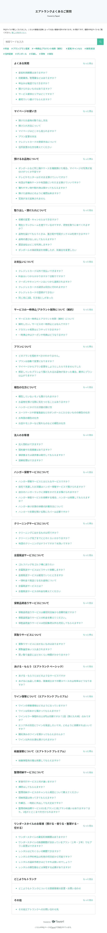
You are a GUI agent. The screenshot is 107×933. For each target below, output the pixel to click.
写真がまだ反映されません (32, 198)
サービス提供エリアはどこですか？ (36, 94)
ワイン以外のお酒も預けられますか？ (37, 739)
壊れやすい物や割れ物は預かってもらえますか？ (43, 187)
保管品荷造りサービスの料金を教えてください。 (43, 617)
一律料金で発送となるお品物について (37, 580)
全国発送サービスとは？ (31, 586)
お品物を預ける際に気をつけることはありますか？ (44, 401)
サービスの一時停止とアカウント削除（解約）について (46, 318)
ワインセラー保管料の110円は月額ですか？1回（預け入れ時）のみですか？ (54, 718)
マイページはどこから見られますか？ (37, 131)
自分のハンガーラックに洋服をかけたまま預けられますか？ (49, 492)
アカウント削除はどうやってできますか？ (40, 329)
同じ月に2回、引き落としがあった (36, 297)
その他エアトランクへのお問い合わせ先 (39, 909)
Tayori (53, 927)
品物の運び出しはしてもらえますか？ (37, 239)
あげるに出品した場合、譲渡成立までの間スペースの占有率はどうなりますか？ (55, 682)
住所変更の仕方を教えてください (35, 147)
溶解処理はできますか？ (31, 460)
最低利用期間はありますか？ (33, 72)
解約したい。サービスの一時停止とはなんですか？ (44, 324)
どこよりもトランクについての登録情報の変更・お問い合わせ (50, 888)
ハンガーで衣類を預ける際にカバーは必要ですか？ (44, 511)
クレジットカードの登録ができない (36, 292)
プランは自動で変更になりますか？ (36, 361)
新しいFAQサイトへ (19, 32)
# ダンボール (21, 53)
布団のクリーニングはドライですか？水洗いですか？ (45, 543)
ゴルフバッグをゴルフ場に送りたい (36, 564)
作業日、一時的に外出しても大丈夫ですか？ (41, 803)
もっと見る (88, 63)
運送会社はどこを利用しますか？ (35, 244)
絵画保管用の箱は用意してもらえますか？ (40, 760)
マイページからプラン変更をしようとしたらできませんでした (50, 366)
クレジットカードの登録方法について (37, 141)
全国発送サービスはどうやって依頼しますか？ (42, 569)
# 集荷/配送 (90, 48)
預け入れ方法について (30, 125)
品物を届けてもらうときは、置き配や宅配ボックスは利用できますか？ (54, 233)
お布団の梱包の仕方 (29, 418)
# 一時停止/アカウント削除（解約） (48, 48)
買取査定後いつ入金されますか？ (35, 649)
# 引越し (33, 53)
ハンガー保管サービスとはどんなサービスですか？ (44, 481)
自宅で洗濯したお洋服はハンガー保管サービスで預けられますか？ (52, 486)
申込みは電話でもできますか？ (34, 83)
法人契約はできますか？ (31, 444)
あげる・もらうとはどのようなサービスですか (42, 675)
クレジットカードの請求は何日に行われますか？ (43, 287)
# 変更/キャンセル (74, 48)
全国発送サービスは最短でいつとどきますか (41, 575)
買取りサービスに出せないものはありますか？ (42, 644)
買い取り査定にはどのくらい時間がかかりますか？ (44, 654)
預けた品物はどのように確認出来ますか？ (40, 193)
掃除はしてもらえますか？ (32, 786)
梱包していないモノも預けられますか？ (39, 396)
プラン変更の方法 (27, 136)
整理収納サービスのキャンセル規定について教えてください (49, 792)
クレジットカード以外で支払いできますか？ (41, 271)
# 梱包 (50, 53)
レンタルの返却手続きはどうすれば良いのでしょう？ (45, 862)
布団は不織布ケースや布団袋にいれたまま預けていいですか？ (50, 182)
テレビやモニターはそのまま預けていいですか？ (43, 177)
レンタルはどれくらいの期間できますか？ (40, 851)
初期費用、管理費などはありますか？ (37, 78)
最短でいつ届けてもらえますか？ (35, 99)
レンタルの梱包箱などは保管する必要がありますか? (45, 867)
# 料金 (6, 48)
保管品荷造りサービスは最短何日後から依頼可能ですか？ (47, 612)
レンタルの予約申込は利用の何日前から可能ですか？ (45, 856)
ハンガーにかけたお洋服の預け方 (35, 407)
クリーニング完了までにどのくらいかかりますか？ (44, 538)
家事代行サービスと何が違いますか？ (37, 781)
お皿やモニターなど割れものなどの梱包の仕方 (42, 423)
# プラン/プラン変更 (20, 48)
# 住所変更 (8, 53)
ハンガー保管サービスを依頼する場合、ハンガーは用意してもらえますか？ (54, 499)
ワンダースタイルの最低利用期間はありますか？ (43, 837)
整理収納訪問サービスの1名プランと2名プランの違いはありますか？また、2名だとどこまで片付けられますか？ (54, 810)
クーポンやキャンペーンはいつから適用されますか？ (45, 281)
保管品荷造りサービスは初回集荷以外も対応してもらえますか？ (51, 623)
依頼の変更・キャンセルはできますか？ (39, 219)
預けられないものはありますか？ (35, 88)
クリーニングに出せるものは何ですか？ (39, 532)
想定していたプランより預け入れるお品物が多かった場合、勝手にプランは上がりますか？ (55, 373)
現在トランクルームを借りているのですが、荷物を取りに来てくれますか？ (54, 226)
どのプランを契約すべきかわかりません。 (40, 355)
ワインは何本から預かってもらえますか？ (40, 710)
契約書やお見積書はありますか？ (35, 449)
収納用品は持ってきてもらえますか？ (37, 797)
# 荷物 (42, 53)
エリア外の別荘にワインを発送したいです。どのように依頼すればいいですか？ (55, 727)
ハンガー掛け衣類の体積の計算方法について (41, 506)
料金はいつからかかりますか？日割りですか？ (42, 276)
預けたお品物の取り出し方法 (33, 120)
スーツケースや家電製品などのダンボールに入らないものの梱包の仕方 (54, 412)
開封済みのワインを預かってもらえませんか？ (42, 734)
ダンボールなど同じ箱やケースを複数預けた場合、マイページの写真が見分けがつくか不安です (55, 169)
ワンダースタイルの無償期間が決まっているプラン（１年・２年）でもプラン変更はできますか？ (55, 843)
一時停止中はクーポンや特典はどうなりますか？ (43, 334)
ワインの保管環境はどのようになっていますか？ (43, 705)
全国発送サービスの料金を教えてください (40, 591)
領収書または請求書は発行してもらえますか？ (42, 455)
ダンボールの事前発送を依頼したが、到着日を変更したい (47, 250)
